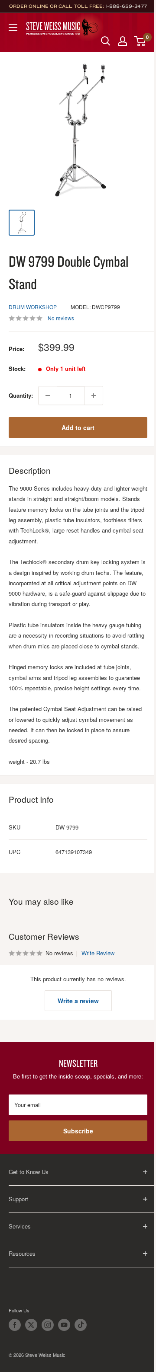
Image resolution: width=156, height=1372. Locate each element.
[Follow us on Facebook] (15, 1325)
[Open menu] (13, 27)
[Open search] (105, 41)
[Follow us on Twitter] (31, 1325)
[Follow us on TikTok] (81, 1325)
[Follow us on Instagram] (48, 1325)
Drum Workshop (33, 306)
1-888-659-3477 (126, 6)
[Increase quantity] (93, 395)
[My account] (122, 41)
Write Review (97, 953)
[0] (140, 41)
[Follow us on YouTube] (64, 1325)
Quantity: (21, 395)
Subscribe (78, 1130)
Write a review (78, 1000)
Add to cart (78, 427)
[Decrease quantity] (48, 395)
